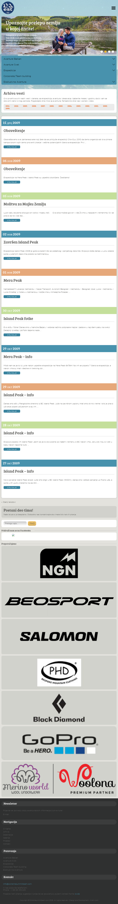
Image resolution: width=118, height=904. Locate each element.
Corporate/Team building (17, 76)
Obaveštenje (14, 130)
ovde (77, 894)
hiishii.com (94, 900)
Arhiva (6, 832)
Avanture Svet (11, 64)
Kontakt (6, 844)
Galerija (6, 838)
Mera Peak (13, 280)
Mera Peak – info (18, 356)
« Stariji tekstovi (8, 502)
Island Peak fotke (18, 318)
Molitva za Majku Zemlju (25, 204)
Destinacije (8, 835)
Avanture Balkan (12, 58)
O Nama (7, 829)
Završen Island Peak (21, 242)
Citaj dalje (12, 147)
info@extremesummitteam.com (17, 884)
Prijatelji (6, 841)
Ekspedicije (10, 70)
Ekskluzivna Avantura (15, 81)
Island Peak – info (19, 394)
